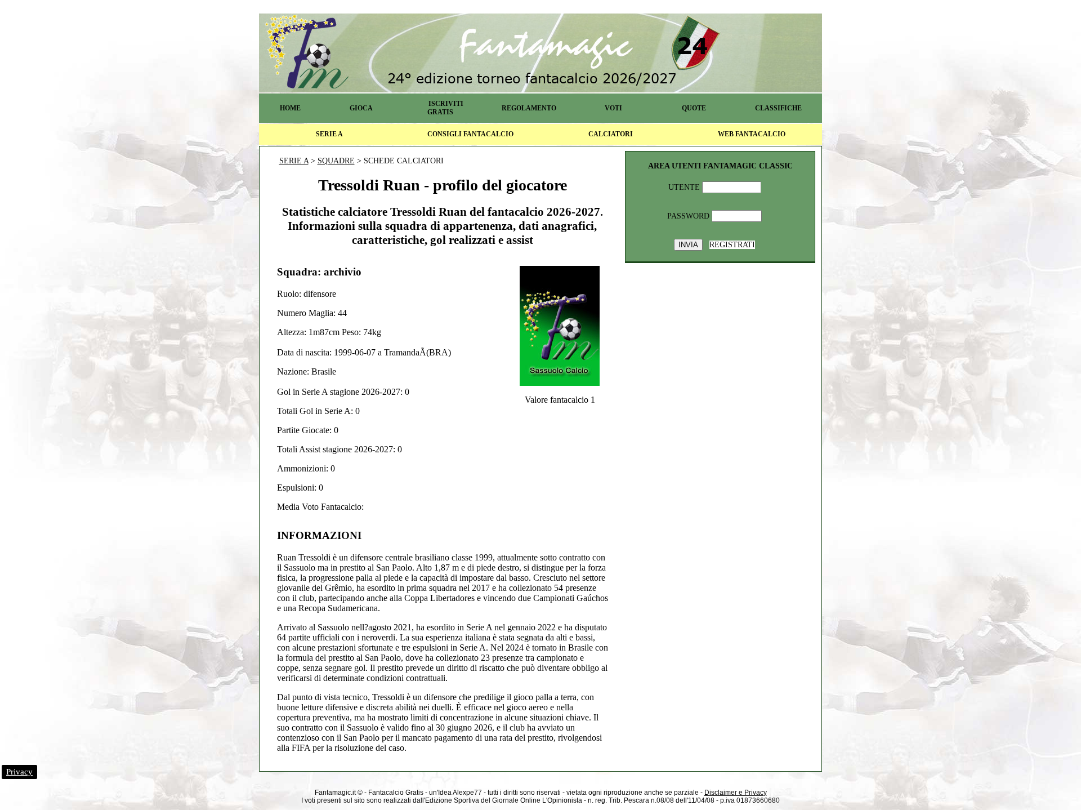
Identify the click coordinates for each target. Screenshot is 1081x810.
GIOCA (361, 108)
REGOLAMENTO (529, 108)
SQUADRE (336, 161)
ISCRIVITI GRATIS (445, 108)
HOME (290, 108)
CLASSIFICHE (778, 108)
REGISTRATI (732, 245)
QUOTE (694, 108)
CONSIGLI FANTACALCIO (470, 134)
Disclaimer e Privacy (735, 792)
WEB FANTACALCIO (751, 134)
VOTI (613, 108)
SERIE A (329, 134)
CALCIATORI (610, 134)
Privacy (19, 771)
